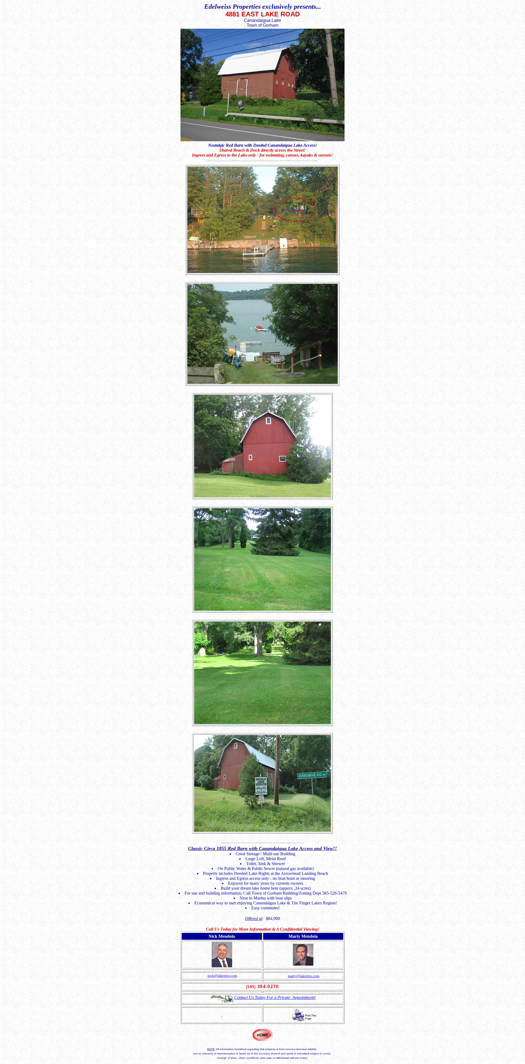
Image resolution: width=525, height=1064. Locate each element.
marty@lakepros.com (303, 976)
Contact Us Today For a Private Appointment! (275, 997)
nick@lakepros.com (222, 976)
